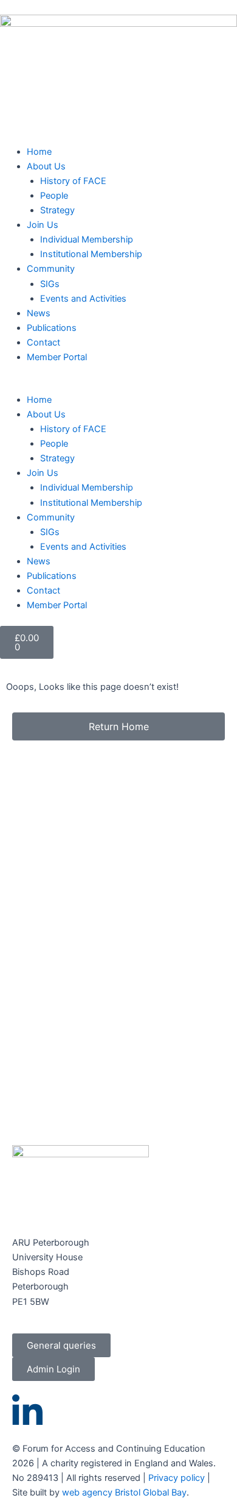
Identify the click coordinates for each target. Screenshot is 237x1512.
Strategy (57, 210)
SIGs (50, 284)
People (54, 195)
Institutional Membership (91, 254)
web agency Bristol (101, 1492)
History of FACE (73, 181)
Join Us (42, 224)
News (38, 313)
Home (39, 151)
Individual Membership (86, 239)
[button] (118, 385)
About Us (46, 166)
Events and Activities (83, 298)
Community (51, 268)
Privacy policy (176, 1477)
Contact (43, 342)
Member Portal (57, 357)
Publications (52, 327)
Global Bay (165, 1492)
